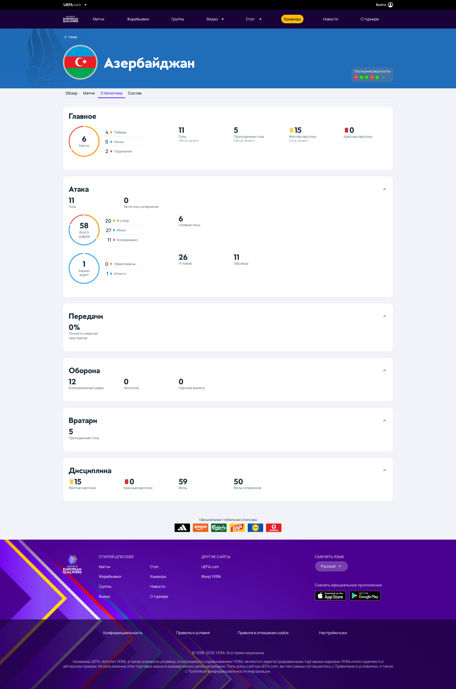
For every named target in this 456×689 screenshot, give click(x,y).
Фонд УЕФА (211, 576)
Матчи (89, 93)
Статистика (111, 93)
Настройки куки (333, 632)
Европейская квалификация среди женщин (70, 19)
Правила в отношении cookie (263, 632)
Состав (135, 93)
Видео (104, 596)
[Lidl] (255, 527)
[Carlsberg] (219, 527)
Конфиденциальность (123, 632)
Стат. (155, 566)
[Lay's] (237, 527)
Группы (105, 586)
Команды (158, 576)
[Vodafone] (273, 527)
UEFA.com (210, 566)
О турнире (159, 596)
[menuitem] (104, 19)
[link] (98, 19)
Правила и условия (193, 632)
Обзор (71, 93)
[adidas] (182, 527)
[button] (215, 19)
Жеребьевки (110, 576)
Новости (157, 586)
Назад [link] (72, 37)
